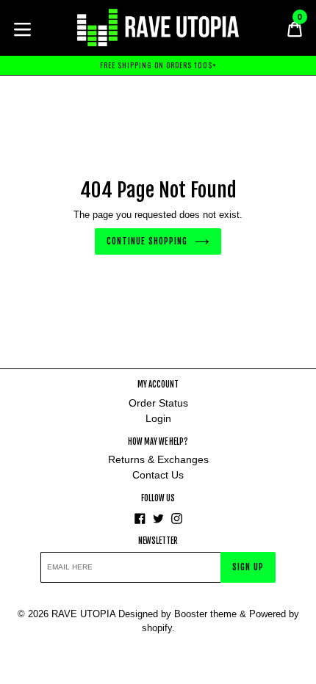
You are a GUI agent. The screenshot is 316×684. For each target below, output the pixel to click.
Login (158, 418)
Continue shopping (147, 241)
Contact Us (158, 475)
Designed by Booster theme (177, 613)
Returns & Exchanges (158, 459)
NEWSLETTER (158, 541)
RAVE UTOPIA (83, 613)
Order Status (158, 403)
